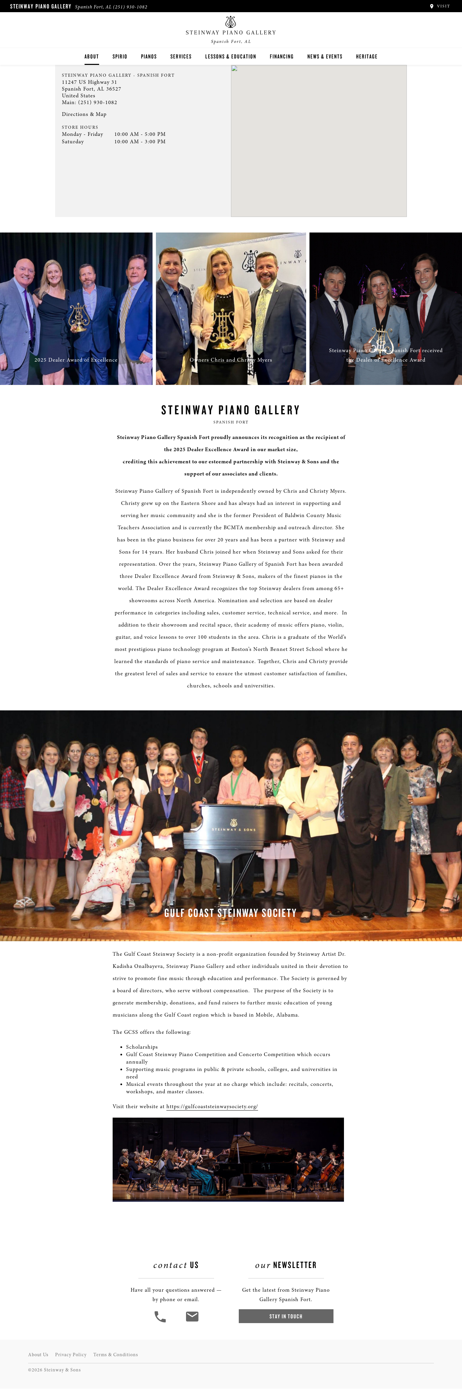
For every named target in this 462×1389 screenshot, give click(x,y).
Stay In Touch (286, 1316)
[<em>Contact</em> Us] (192, 1321)
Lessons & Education (230, 56)
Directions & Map (84, 114)
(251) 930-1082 (130, 7)
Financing (282, 56)
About (92, 56)
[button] (161, 1321)
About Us (38, 1354)
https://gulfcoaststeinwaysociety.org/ (212, 1106)
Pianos (149, 56)
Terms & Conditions (115, 1354)
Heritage (367, 56)
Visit (442, 6)
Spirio (120, 56)
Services (181, 56)
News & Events (325, 56)
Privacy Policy (71, 1354)
